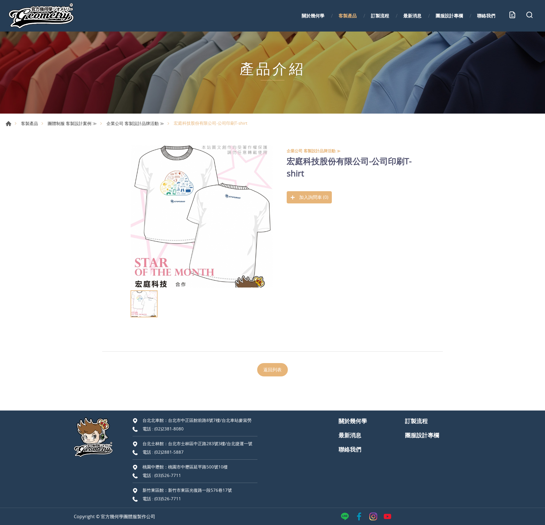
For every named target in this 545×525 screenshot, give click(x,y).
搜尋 (529, 16)
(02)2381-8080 (169, 429)
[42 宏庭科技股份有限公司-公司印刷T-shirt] (201, 216)
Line (345, 516)
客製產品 (348, 16)
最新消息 (412, 16)
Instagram (373, 516)
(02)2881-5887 (169, 452)
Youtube (387, 516)
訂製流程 (380, 16)
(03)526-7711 (167, 475)
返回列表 (272, 369)
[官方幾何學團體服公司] (41, 16)
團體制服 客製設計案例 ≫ (72, 123)
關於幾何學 (313, 16)
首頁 (8, 123)
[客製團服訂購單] (512, 16)
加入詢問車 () (313, 197)
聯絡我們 (486, 16)
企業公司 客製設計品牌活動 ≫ (135, 123)
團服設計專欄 (449, 16)
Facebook (359, 516)
